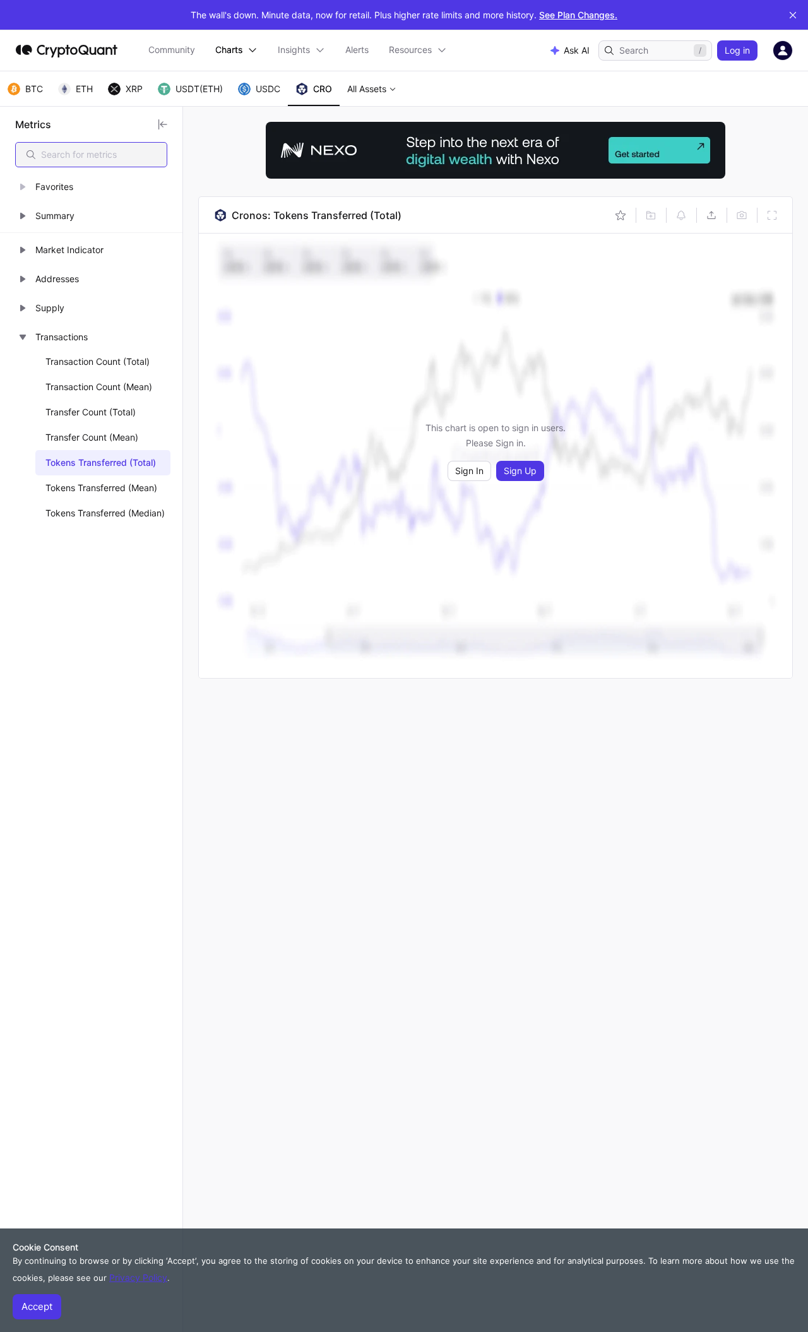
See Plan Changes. (578, 14)
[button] (91, 187)
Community (171, 49)
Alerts (357, 49)
